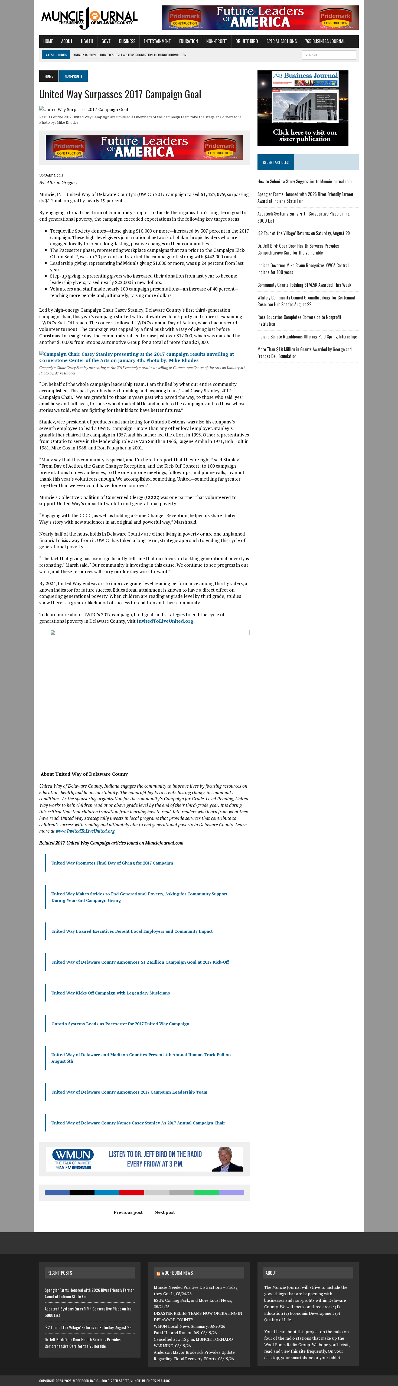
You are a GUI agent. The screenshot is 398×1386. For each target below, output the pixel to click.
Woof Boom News (177, 1273)
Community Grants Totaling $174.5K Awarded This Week (304, 285)
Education (188, 41)
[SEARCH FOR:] (329, 54)
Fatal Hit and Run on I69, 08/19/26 (185, 1332)
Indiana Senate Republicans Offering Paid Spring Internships (307, 336)
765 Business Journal (325, 41)
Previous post (128, 1212)
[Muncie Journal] (90, 17)
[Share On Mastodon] (231, 1192)
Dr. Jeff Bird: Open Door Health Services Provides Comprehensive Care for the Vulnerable (298, 249)
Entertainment (157, 41)
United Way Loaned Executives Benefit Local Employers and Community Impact (132, 931)
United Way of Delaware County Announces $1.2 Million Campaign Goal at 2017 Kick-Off (140, 962)
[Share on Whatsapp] (206, 1192)
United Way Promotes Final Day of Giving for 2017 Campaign (112, 863)
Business (127, 41)
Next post (165, 1212)
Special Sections (281, 41)
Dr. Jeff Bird (247, 41)
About (67, 41)
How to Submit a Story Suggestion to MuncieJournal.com (304, 181)
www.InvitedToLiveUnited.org (85, 831)
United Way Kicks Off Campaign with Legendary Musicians (110, 993)
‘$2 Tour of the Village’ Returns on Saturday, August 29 (303, 233)
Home (48, 41)
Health (87, 41)
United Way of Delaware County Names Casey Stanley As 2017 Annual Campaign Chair (138, 1123)
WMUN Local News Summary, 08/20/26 (189, 1326)
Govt (106, 41)
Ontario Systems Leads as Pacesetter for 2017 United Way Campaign (120, 1023)
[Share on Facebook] (57, 1192)
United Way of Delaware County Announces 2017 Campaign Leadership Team (129, 1092)
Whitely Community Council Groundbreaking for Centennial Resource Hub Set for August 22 (306, 301)
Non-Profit (216, 41)
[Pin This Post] (131, 1192)
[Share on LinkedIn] (106, 1192)
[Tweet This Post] (82, 1192)
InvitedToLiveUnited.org (165, 621)
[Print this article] (181, 1192)
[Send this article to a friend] (156, 1192)
